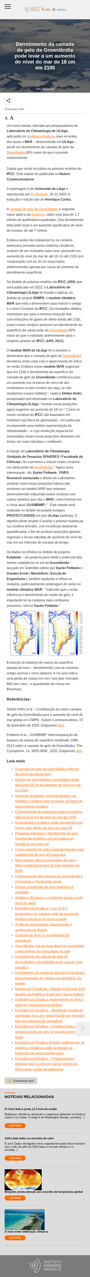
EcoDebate (39, 194)
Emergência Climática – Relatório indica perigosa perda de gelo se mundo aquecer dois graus (50, 1032)
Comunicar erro (21, 1080)
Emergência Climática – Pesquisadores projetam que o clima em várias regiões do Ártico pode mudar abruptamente (46, 1064)
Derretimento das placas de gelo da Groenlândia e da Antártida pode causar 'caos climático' (49, 962)
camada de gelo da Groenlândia (33, 209)
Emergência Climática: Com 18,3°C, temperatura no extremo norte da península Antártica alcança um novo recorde (47, 914)
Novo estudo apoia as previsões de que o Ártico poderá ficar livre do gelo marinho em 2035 (47, 865)
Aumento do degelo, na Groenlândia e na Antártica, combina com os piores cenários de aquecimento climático (48, 801)
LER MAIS (15, 1125)
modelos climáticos (41, 136)
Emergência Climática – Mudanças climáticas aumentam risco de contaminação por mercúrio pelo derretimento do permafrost (50, 1015)
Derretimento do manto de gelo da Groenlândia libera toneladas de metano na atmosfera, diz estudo (50, 978)
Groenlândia (16, 152)
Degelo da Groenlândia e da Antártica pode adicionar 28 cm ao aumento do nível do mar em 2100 (48, 785)
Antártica (37, 214)
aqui (61, 725)
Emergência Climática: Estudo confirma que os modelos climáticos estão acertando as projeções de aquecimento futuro (50, 1048)
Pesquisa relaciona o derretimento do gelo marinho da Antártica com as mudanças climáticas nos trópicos (46, 839)
